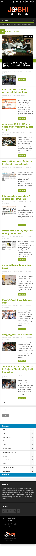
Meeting (5, 456)
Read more (21, 79)
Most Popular (27, 36)
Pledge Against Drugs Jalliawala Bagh (16, 301)
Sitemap (10, 520)
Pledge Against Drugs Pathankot (17, 334)
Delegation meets (7, 437)
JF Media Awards (7, 448)
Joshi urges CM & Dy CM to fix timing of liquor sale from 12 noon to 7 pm (17, 127)
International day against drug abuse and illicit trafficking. (16, 197)
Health (4, 445)
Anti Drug (5, 430)
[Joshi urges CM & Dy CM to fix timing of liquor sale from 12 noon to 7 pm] (17, 45)
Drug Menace (6, 441)
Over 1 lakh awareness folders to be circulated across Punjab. (17, 163)
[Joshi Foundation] (18, 10)
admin (9, 71)
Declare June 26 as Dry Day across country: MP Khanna (17, 232)
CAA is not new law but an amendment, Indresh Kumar (16, 24)
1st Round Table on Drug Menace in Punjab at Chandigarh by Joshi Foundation (17, 369)
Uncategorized (6, 471)
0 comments (28, 71)
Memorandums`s (7, 460)
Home (9, 31)
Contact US (11, 519)
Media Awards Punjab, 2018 (9, 452)
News (4, 463)
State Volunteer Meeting (8, 467)
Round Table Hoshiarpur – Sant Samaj (16, 267)
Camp (4, 433)
